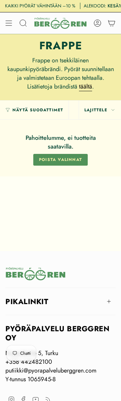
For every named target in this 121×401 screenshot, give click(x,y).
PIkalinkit (26, 301)
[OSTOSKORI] (112, 23)
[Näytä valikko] (8, 23)
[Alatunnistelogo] (35, 273)
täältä (85, 86)
